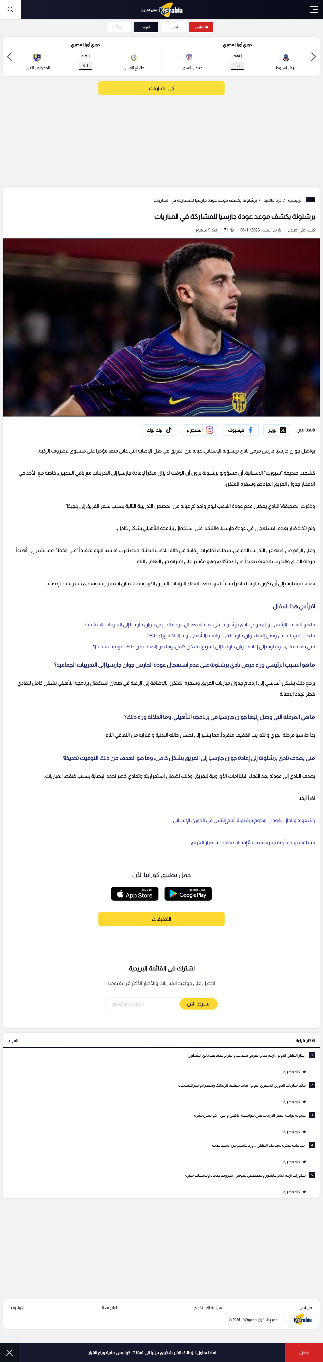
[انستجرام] (200, 430)
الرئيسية (295, 200)
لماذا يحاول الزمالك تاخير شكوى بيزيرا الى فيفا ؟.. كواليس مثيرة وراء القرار (152, 1352)
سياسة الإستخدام (208, 1307)
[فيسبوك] (240, 430)
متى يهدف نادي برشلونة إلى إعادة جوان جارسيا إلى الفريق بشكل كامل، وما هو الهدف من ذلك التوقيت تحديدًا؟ (204, 646)
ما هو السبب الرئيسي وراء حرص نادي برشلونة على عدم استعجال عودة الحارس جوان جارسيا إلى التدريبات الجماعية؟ (200, 624)
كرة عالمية (272, 200)
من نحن (306, 1307)
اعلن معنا (109, 1307)
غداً (118, 27)
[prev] (313, 56)
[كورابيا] (161, 9)
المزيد (13, 1040)
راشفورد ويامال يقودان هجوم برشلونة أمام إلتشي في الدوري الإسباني (244, 820)
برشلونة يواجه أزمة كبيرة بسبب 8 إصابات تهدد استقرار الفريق (253, 842)
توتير (287, 428)
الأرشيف (18, 1307)
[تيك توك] (159, 430)
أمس (173, 27)
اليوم (146, 27)
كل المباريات (161, 88)
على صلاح (296, 229)
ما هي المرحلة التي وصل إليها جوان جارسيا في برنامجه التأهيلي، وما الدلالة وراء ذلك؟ (231, 635)
